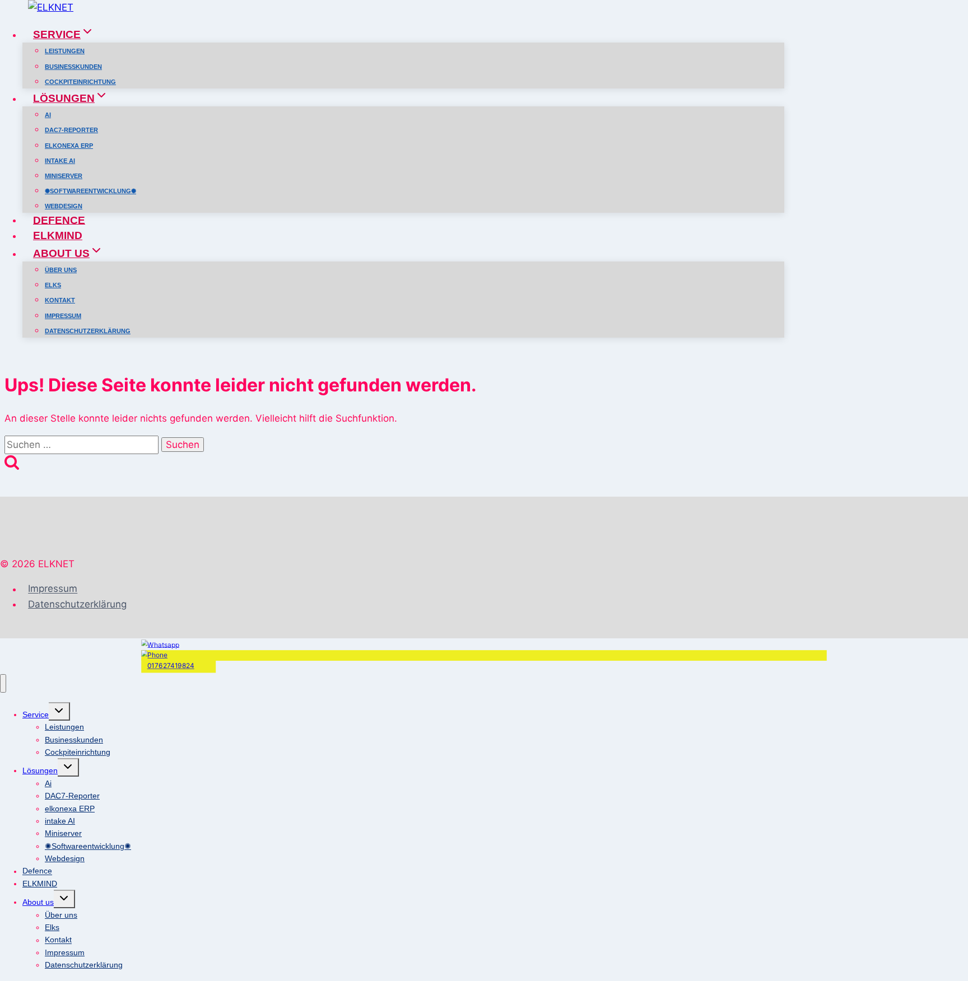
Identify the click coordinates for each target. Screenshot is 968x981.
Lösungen (40, 770)
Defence (59, 220)
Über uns (61, 270)
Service (35, 714)
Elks (53, 285)
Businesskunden (73, 66)
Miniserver (63, 175)
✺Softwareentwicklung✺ (90, 191)
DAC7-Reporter (71, 130)
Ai (48, 114)
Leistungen (65, 51)
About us (38, 902)
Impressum (63, 315)
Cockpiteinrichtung (80, 81)
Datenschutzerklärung (88, 331)
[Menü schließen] (3, 683)
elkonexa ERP (69, 145)
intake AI (60, 160)
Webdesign (63, 206)
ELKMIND (57, 235)
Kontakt (60, 300)
